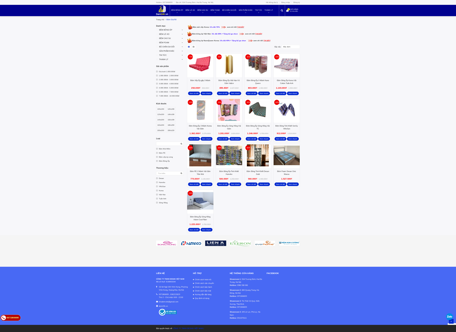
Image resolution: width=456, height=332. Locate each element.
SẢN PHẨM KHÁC (166, 51)
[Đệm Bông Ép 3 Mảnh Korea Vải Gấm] (200, 111)
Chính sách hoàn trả (203, 279)
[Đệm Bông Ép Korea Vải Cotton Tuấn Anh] (287, 65)
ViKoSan (162, 186)
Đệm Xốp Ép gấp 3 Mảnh (200, 80)
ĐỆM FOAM (164, 43)
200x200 (160, 130)
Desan (161, 178)
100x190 (160, 109)
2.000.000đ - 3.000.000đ (168, 80)
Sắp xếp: (277, 47)
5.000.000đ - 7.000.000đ (168, 92)
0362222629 (175, 294)
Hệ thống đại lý (272, 2)
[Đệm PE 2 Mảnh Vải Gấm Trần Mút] (200, 156)
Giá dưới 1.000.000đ (166, 71)
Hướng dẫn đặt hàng (203, 294)
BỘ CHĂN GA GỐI (167, 47)
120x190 (171, 109)
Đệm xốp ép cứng (165, 157)
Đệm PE (161, 153)
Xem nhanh (206, 93)
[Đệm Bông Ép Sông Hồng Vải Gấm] (229, 111)
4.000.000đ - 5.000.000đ (168, 88)
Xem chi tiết (194, 93)
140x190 (171, 114)
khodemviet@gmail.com (168, 302)
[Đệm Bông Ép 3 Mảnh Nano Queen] (258, 65)
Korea (161, 191)
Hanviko (161, 182)
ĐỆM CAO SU (165, 38)
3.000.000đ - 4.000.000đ (168, 84)
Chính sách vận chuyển (204, 283)
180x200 (171, 125)
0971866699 (167, 2)
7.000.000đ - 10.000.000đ (168, 96)
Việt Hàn (162, 195)
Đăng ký (296, 2)
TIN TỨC (163, 55)
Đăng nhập (285, 2)
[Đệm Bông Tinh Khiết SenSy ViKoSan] (287, 111)
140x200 (160, 120)
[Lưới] (189, 47)
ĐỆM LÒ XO (164, 34)
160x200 (160, 125)
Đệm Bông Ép (164, 161)
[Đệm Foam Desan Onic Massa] (287, 156)
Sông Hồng (163, 203)
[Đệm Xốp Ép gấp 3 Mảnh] (200, 65)
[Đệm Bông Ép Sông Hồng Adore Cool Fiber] (200, 202)
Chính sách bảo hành (203, 287)
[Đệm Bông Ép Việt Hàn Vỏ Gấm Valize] (229, 65)
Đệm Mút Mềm (164, 149)
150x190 (171, 120)
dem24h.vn (163, 306)
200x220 (171, 130)
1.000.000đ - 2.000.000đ (168, 76)
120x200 (160, 114)
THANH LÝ (163, 59)
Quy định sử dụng (202, 298)
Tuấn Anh (162, 199)
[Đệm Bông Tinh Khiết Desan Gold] (258, 156)
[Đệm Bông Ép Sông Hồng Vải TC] (258, 111)
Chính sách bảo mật (203, 291)
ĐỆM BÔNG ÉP (165, 30)
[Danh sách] (194, 47)
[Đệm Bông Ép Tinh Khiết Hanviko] (229, 156)
